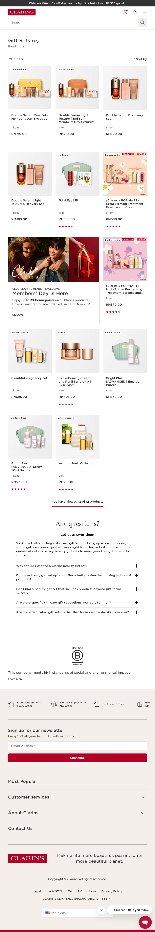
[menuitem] (125, 12)
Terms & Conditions (82, 891)
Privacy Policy (111, 891)
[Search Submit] (142, 22)
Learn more (15, 679)
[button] (16, 46)
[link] (53, 280)
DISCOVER (18, 314)
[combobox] (77, 913)
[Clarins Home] (22, 12)
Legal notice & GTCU (48, 891)
